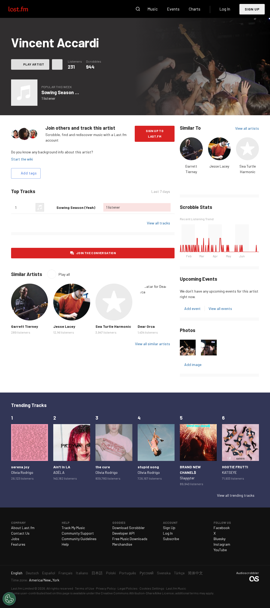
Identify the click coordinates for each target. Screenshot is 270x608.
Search (138, 9)
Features (18, 544)
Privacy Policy (106, 588)
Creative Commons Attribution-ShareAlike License (137, 593)
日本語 (97, 573)
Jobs (15, 538)
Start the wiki (22, 159)
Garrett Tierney (24, 326)
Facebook (222, 527)
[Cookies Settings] (9, 598)
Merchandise (122, 544)
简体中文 (195, 573)
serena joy (20, 467)
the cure (102, 467)
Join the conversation (96, 253)
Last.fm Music (176, 588)
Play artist (33, 64)
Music (152, 8)
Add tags (29, 173)
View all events (220, 308)
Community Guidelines (79, 538)
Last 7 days (160, 191)
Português (127, 573)
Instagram (222, 544)
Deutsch (32, 573)
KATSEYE (229, 472)
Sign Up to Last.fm (154, 133)
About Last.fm (23, 527)
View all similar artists (152, 343)
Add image (192, 364)
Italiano (82, 573)
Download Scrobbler (128, 527)
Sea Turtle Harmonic (113, 326)
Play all (64, 274)
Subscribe (171, 538)
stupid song (148, 467)
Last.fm (24, 9)
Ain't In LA (61, 467)
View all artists (247, 128)
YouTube (220, 549)
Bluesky (219, 538)
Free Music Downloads (129, 538)
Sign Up (252, 9)
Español (48, 573)
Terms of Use (84, 588)
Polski (111, 573)
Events (173, 8)
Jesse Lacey (219, 166)
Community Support (78, 533)
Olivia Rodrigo (22, 472)
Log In (224, 8)
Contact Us (20, 533)
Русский (146, 573)
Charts (194, 8)
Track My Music (73, 527)
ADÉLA (59, 472)
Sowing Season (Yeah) (65, 92)
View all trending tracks (235, 495)
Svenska (164, 573)
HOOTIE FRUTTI (235, 467)
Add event (192, 308)
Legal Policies (128, 588)
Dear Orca (146, 326)
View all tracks (158, 223)
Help (65, 544)
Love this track (50, 207)
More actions (57, 64)
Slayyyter (187, 478)
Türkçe (179, 573)
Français (66, 573)
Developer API (123, 533)
